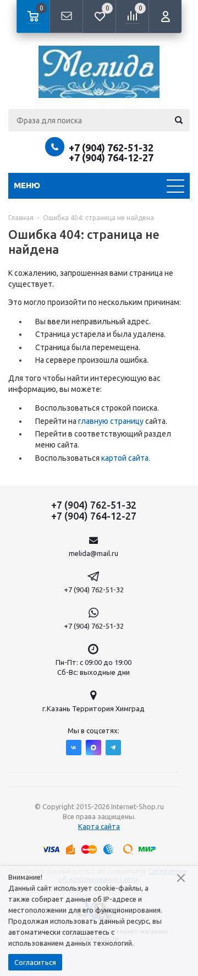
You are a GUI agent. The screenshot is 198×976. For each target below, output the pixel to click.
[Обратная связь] (66, 16)
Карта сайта (99, 826)
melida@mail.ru (93, 553)
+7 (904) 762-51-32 (111, 147)
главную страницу (111, 421)
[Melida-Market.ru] (99, 72)
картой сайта (124, 458)
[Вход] (165, 16)
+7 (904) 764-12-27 (111, 157)
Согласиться (35, 962)
